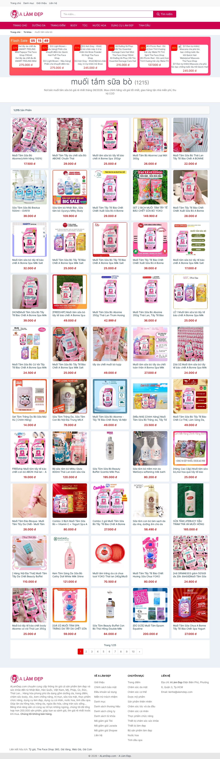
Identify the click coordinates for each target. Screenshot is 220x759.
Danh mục (28, 3)
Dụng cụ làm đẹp (122, 25)
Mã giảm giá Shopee (105, 730)
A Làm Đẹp (125, 755)
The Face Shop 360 (48, 749)
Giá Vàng (66, 749)
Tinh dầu (144, 25)
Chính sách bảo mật (105, 687)
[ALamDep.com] (26, 14)
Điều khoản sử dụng (105, 691)
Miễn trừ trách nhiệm (105, 696)
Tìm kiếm (166, 14)
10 (133, 651)
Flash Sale (19, 41)
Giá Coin (87, 749)
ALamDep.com (108, 755)
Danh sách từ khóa (104, 715)
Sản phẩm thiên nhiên (140, 701)
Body (73, 25)
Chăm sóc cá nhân (138, 711)
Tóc (84, 25)
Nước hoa (99, 25)
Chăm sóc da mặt (137, 687)
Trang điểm (58, 25)
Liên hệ (53, 3)
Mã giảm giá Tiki (103, 720)
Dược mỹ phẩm (136, 696)
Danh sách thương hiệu (107, 706)
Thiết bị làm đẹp (137, 725)
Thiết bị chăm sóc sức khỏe (143, 720)
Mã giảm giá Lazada (105, 725)
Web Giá (76, 749)
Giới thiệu (41, 3)
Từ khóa (27, 32)
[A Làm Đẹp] (27, 678)
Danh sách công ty (104, 711)
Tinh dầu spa (135, 740)
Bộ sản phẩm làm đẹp (140, 730)
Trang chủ (15, 3)
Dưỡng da (38, 25)
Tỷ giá (32, 749)
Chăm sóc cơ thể (137, 691)
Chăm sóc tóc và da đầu (141, 706)
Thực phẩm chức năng (140, 715)
